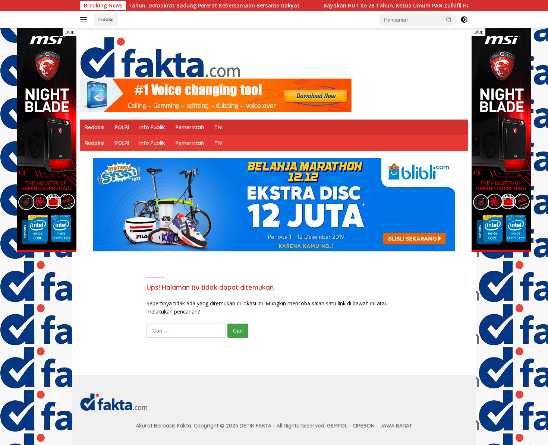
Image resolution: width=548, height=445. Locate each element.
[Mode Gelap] (464, 19)
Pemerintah (190, 127)
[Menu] (85, 19)
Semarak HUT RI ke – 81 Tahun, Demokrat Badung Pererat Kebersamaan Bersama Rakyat (157, 5)
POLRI (122, 127)
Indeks (106, 19)
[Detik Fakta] (160, 56)
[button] (449, 19)
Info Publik (152, 127)
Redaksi (94, 127)
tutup (69, 32)
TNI (218, 127)
